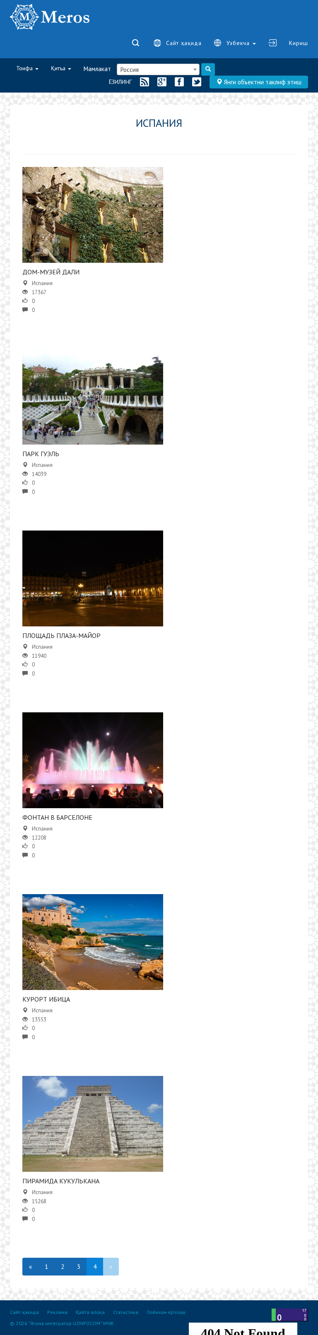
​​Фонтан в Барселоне (57, 817)
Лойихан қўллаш (166, 1312)
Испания (42, 283)
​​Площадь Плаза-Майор (61, 635)
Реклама (57, 1312)
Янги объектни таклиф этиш (261, 82)
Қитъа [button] (59, 68)
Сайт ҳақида (184, 43)
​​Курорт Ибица (46, 999)
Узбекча (239, 43)
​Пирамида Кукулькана (60, 1181)
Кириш (298, 43)
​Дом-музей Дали (51, 272)
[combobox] (158, 69)
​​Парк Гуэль (40, 454)
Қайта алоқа (90, 1312)
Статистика (125, 1312)
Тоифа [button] (25, 68)
